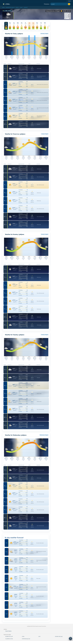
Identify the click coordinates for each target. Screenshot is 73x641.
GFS (39, 636)
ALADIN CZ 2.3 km (9, 638)
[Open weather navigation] (70, 638)
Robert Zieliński (8, 631)
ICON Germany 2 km (26, 638)
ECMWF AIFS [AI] (58, 636)
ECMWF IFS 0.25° (9, 636)
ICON (23, 636)
